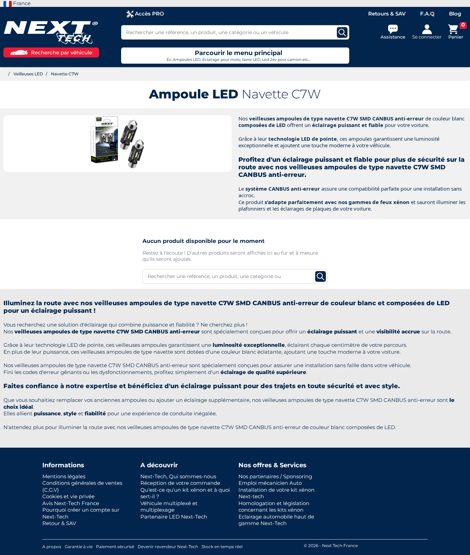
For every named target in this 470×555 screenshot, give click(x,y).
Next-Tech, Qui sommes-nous (178, 476)
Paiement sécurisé (115, 546)
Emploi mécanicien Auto (270, 483)
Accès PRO (148, 13)
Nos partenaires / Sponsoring (275, 476)
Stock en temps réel (222, 546)
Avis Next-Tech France (70, 503)
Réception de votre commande (180, 483)
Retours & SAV (387, 13)
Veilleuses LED (28, 73)
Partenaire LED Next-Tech (173, 516)
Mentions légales (63, 476)
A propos (51, 546)
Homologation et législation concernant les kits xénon (273, 506)
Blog (455, 13)
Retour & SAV (59, 523)
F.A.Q (427, 13)
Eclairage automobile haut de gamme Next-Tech (276, 520)
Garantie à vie (79, 546)
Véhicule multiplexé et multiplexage (168, 506)
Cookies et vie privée (68, 496)
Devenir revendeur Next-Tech (168, 546)
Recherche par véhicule (61, 52)
